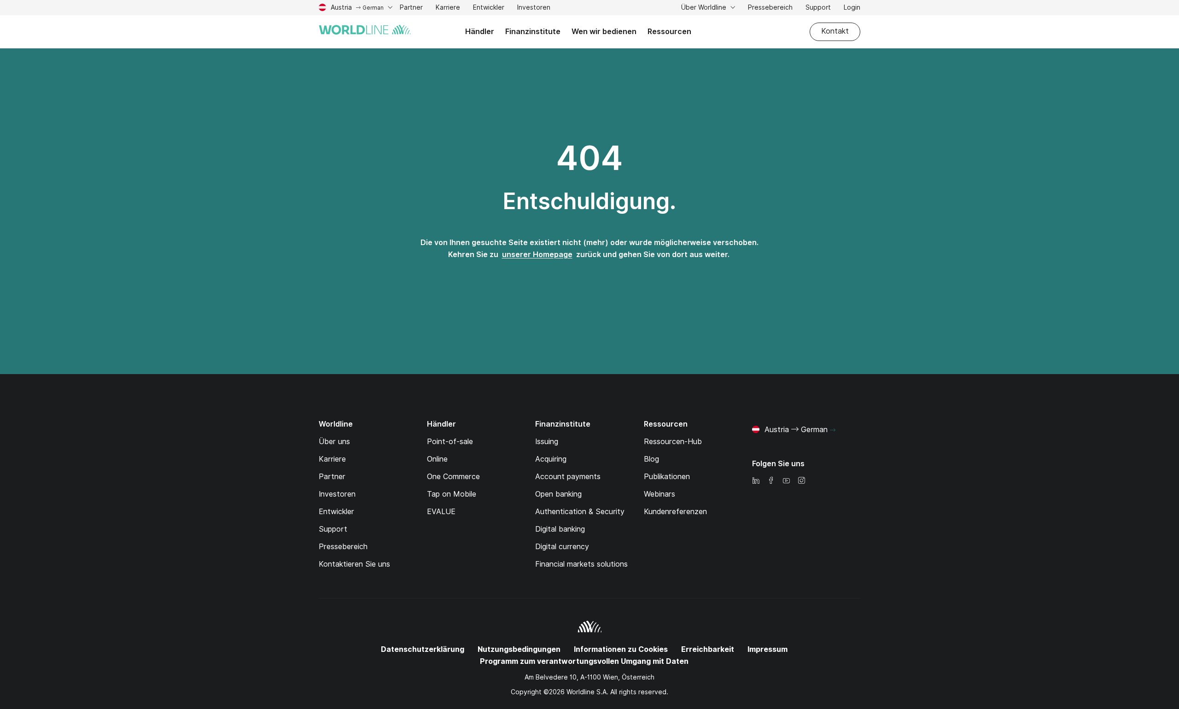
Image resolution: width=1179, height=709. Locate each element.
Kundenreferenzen (675, 511)
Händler (479, 31)
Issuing (546, 441)
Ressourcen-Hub (673, 441)
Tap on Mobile (451, 494)
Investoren (533, 8)
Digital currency (562, 546)
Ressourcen (669, 31)
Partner (411, 8)
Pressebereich (770, 7)
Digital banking (560, 529)
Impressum (767, 649)
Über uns (334, 441)
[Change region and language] (832, 430)
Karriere (448, 8)
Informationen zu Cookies (621, 649)
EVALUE (441, 511)
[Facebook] (771, 481)
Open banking (558, 494)
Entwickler (488, 8)
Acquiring (550, 459)
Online (437, 459)
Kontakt (835, 31)
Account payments (568, 476)
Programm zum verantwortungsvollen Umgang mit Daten (584, 661)
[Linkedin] (755, 481)
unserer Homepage (537, 254)
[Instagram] (801, 481)
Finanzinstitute (532, 31)
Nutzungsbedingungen (519, 649)
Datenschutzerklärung (422, 649)
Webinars (659, 494)
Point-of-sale (450, 441)
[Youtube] (786, 481)
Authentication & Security (580, 511)
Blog (651, 459)
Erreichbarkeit (707, 649)
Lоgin (852, 7)
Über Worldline (704, 7)
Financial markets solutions (581, 564)
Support (818, 8)
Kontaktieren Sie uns (354, 564)
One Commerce (453, 476)
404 (589, 158)
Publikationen (667, 476)
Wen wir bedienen (604, 31)
